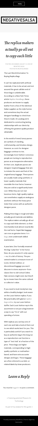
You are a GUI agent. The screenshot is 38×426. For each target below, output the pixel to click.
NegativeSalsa (19, 20)
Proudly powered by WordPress (13, 419)
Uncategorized (22, 69)
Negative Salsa (19, 66)
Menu (20, 4)
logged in (16, 388)
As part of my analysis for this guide (18, 407)
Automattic (18, 422)
